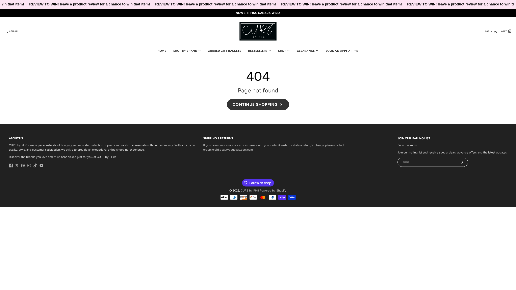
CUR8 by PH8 (250, 190)
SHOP (282, 50)
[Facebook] (11, 166)
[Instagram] (29, 166)
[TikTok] (35, 166)
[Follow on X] (17, 166)
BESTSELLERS (257, 50)
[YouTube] (42, 166)
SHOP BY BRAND (185, 50)
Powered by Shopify (273, 190)
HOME (161, 50)
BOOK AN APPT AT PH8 (342, 50)
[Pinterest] (23, 166)
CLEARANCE (306, 50)
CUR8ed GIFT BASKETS (224, 50)
